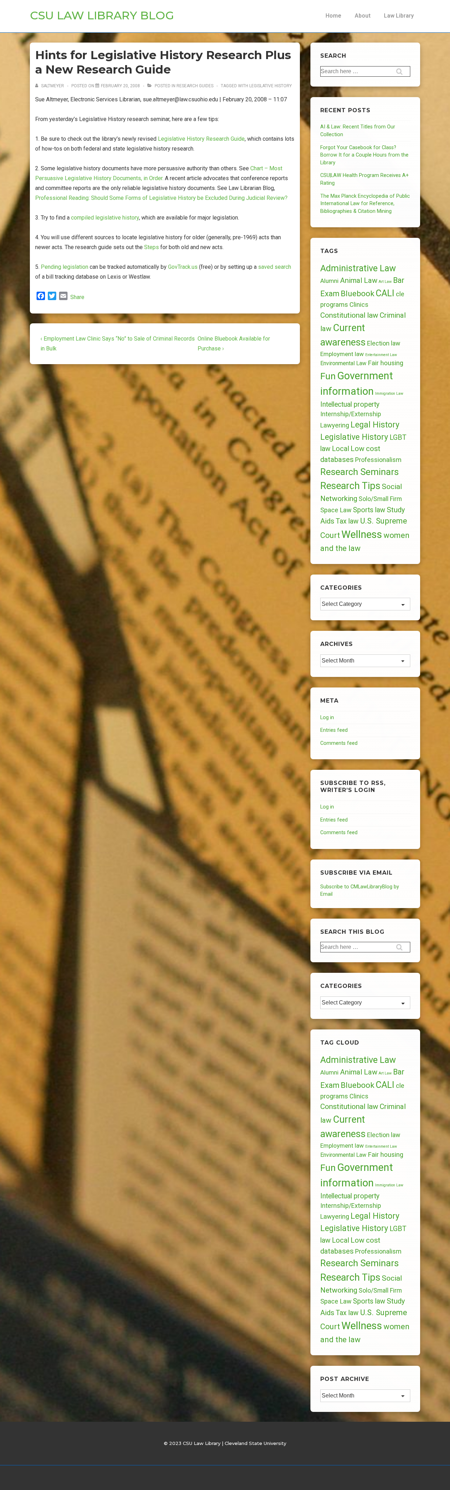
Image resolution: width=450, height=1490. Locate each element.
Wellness (361, 534)
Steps (151, 247)
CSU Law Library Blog (102, 15)
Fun (328, 375)
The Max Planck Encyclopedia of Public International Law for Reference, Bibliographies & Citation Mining (365, 203)
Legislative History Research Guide (201, 138)
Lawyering (334, 425)
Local (340, 448)
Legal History (375, 425)
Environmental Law (343, 363)
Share (77, 297)
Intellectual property (349, 404)
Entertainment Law (381, 355)
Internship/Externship (350, 414)
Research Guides (194, 85)
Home (333, 15)
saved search (274, 267)
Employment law (342, 353)
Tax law (347, 521)
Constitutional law (349, 315)
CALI (385, 293)
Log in (327, 718)
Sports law (369, 510)
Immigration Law (389, 393)
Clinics (358, 304)
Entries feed (334, 730)
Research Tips (350, 486)
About (363, 15)
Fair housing (385, 363)
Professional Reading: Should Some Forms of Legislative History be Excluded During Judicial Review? (161, 198)
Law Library (399, 15)
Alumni (329, 280)
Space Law (336, 510)
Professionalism (378, 459)
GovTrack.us (183, 267)
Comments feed (339, 743)
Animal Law (358, 280)
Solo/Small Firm (380, 498)
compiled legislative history (105, 217)
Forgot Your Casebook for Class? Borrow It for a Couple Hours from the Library (364, 155)
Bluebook (357, 293)
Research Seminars (359, 472)
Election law (383, 343)
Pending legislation (64, 267)
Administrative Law (358, 268)
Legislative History (270, 85)
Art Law (385, 281)
